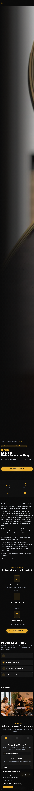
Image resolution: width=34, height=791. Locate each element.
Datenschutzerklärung (8, 780)
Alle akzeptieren (8, 786)
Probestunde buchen (16, 468)
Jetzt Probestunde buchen (16, 630)
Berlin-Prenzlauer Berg (11, 441)
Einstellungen (7, 783)
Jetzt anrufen (18, 473)
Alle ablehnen (17, 783)
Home (2, 441)
